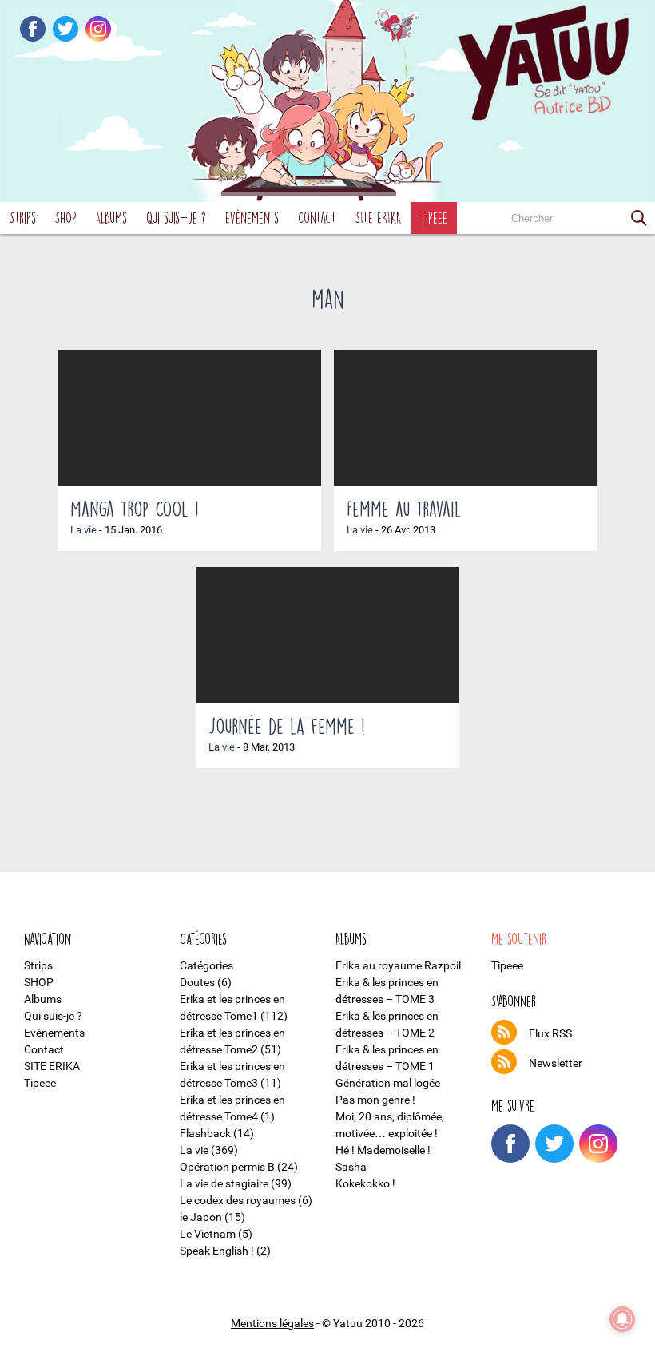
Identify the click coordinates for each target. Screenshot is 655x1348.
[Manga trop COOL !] (189, 418)
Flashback (205, 1133)
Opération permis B (227, 1166)
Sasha (351, 1166)
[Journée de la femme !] (327, 635)
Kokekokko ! (365, 1183)
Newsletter (555, 1063)
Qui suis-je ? (176, 218)
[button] (639, 218)
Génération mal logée (387, 1082)
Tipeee (433, 218)
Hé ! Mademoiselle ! (383, 1150)
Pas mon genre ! (375, 1099)
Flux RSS (550, 1033)
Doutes (197, 982)
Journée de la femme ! (286, 726)
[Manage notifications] (622, 1319)
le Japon (201, 1217)
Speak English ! (217, 1250)
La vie (83, 530)
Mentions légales (272, 1323)
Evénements (252, 218)
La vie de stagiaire (224, 1183)
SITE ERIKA (378, 218)
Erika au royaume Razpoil (398, 965)
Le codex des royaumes (238, 1200)
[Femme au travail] (465, 418)
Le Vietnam (208, 1233)
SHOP (66, 218)
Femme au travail (404, 508)
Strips (23, 218)
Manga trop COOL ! (134, 508)
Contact (317, 218)
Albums (111, 218)
